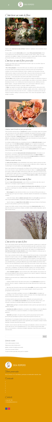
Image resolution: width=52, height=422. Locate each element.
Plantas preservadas (11, 386)
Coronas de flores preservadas (13, 388)
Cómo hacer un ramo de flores (11, 349)
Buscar (44, 336)
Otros (7, 392)
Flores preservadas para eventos (14, 385)
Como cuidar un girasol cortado (12, 343)
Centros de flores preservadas (13, 383)
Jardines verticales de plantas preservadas (14, 347)
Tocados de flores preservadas (13, 390)
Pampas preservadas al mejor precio (12, 345)
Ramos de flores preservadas (13, 381)
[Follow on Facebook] (6, 409)
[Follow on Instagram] (9, 409)
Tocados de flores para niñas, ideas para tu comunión (16, 351)
